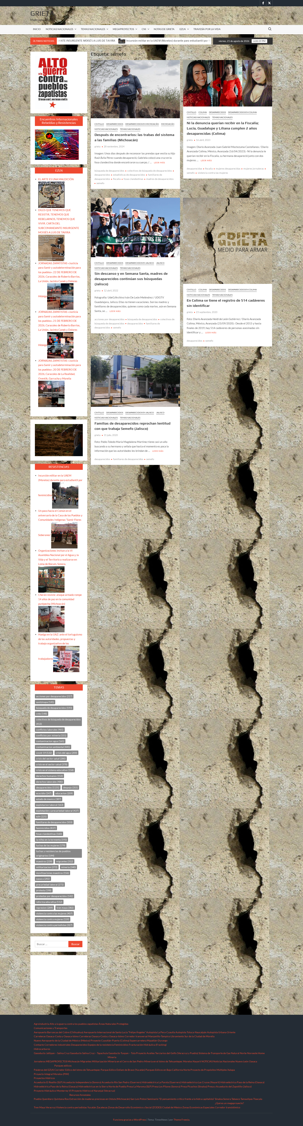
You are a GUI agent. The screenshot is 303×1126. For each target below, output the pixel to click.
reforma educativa (49, 901)
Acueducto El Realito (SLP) (48, 1082)
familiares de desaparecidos (128, 459)
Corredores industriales (57, 1044)
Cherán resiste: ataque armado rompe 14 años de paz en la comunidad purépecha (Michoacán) (60, 599)
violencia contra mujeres (52, 919)
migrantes (64, 861)
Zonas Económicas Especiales (198, 1107)
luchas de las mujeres (50, 845)
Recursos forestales (80, 1094)
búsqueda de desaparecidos (109, 170)
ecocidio (44, 793)
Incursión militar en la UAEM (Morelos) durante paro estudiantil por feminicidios (88, 40)
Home (261, 1053)
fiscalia (117, 178)
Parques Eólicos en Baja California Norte (168, 1069)
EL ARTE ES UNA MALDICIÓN (56, 179)
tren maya (65, 907)
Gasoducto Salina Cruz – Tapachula (89, 1053)
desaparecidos (135, 323)
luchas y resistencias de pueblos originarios (53, 853)
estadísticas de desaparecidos (129, 174)
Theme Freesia (181, 1119)
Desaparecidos (114, 124)
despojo (70, 787)
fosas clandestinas (133, 178)
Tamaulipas (247, 1098)
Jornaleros (39, 1061)
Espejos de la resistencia (101, 1044)
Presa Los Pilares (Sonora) (166, 1086)
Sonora (227, 1098)
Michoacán (167, 124)
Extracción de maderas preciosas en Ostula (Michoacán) (99, 1098)
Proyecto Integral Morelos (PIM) (51, 1073)
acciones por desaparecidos (109, 319)
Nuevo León (241, 1061)
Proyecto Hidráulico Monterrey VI (52, 1090)
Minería (112, 1057)
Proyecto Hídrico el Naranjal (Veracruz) (93, 1090)
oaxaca (43, 878)
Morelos (187, 1061)
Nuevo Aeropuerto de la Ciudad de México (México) (62, 1040)
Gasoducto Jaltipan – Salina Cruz (51, 1053)
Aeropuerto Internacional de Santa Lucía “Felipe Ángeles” (115, 1032)
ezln (41, 816)
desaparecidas (194, 168)
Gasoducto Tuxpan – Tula (122, 1053)
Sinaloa (219, 1098)
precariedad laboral (50, 884)
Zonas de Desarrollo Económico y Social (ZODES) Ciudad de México (145, 1107)
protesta (43, 890)
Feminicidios (121, 1044)
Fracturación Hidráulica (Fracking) (148, 1044)
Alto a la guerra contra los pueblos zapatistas (74, 1023)
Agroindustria (41, 1023)
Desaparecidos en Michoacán (142, 124)
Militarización (99, 1061)
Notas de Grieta (164, 29)
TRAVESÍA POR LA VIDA (207, 29)
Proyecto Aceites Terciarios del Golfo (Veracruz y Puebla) (167, 1053)
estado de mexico (48, 799)
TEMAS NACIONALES (93, 29)
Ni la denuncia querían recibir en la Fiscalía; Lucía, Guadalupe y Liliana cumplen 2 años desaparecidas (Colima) (223, 128)
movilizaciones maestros (52, 872)
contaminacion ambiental (53, 746)
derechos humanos (49, 775)
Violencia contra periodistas (71, 1107)
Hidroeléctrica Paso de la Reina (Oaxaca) (242, 1082)
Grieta (42, 13)
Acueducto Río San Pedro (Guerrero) (122, 1082)
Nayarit (197, 1061)
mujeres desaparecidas (228, 168)
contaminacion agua (50, 741)
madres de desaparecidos (160, 178)
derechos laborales (49, 781)
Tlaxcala (257, 1098)
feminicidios (46, 828)
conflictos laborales (49, 729)
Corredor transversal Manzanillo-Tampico (147, 1036)
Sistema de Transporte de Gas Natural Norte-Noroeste (228, 1053)
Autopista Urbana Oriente (221, 1032)
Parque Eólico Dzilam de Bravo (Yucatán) (123, 1069)
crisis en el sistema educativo (55, 770)
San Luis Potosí (138, 1098)
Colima (202, 112)
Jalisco (160, 263)
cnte (41, 713)
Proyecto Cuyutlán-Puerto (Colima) (110, 1040)
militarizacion (46, 867)
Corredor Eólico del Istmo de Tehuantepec (77, 1069)
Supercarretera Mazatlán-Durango (148, 1040)
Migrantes (85, 1061)
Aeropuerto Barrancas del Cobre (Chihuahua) (58, 1032)
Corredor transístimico (227, 1107)
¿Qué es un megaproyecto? (229, 1103)
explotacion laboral (49, 804)
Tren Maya (39, 1107)
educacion (64, 793)
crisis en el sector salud (51, 764)
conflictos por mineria (51, 735)
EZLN (183, 29)
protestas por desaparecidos (54, 896)
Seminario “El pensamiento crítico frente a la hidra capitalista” (180, 1098)
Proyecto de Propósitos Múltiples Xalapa (212, 1069)
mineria (68, 867)
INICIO (37, 29)
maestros (44, 861)
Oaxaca (253, 1061)
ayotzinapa (45, 702)
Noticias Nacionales (224, 1061)
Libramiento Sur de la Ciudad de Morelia (192, 1036)
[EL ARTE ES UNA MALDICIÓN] (51, 194)
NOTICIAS (207, 1061)
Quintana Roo (61, 1098)
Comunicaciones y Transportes (50, 1028)
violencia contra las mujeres (213, 172)
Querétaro (47, 1098)
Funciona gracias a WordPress (129, 1119)
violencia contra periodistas (54, 925)
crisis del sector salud (51, 758)
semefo (100, 183)
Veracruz (51, 1107)
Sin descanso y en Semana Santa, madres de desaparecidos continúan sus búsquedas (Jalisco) (131, 278)
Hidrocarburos (42, 1048)
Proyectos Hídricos (44, 1078)
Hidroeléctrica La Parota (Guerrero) (161, 1082)
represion (44, 907)
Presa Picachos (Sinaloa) (194, 1086)
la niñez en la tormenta (51, 839)
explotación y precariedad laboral (57, 810)
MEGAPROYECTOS (123, 29)
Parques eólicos (63, 1065)
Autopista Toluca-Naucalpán (191, 1032)
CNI (144, 29)
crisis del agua (66, 752)
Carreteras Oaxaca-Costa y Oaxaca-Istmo (56, 1036)
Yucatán (91, 1107)
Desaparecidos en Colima (242, 112)
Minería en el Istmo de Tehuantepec (163, 1061)
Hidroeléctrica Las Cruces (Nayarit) (200, 1082)
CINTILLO (99, 124)
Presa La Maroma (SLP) (139, 1086)
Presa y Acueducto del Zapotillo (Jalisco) (230, 1086)
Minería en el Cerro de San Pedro (126, 1061)
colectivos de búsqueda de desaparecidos (149, 170)
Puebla (37, 1098)
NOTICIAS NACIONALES (59, 29)
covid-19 (44, 752)
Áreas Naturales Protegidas (113, 1023)
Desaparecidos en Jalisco (139, 263)
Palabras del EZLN (44, 1069)
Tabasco (235, 1098)
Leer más (159, 162)
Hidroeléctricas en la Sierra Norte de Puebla (102, 1086)
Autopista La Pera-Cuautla (160, 1032)
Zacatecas (102, 1107)
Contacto (39, 1044)
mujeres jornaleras (253, 168)
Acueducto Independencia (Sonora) (82, 1082)
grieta (97, 146)
